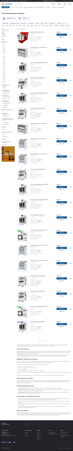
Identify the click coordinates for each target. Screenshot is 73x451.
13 (41, 70)
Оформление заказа (63, 432)
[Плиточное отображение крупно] (64, 29)
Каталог (26, 432)
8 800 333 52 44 (46, 0)
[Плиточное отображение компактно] (66, 29)
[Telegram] (4, 442)
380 (39, 53)
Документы (39, 438)
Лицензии (38, 437)
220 (38, 38)
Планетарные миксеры (22, 388)
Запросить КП (61, 52)
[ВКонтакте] (2, 442)
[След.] (48, 341)
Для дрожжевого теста (22, 354)
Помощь (61, 430)
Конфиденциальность (67, 448)
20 (41, 207)
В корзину (62, 34)
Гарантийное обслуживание (65, 435)
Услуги (50, 430)
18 (41, 146)
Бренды (26, 435)
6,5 (41, 85)
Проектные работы (52, 432)
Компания (39, 430)
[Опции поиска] (55, 4)
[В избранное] (69, 34)
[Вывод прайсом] (70, 29)
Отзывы (38, 435)
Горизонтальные (21, 392)
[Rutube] (12, 442)
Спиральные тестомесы (22, 389)
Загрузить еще (44, 337)
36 (41, 268)
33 (41, 329)
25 (41, 131)
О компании (39, 432)
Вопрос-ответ (62, 437)
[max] (14, 442)
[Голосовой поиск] (57, 4)
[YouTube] (6, 442)
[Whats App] (10, 442)
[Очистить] (53, 4)
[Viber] (8, 442)
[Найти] (59, 4)
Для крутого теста (21, 351)
